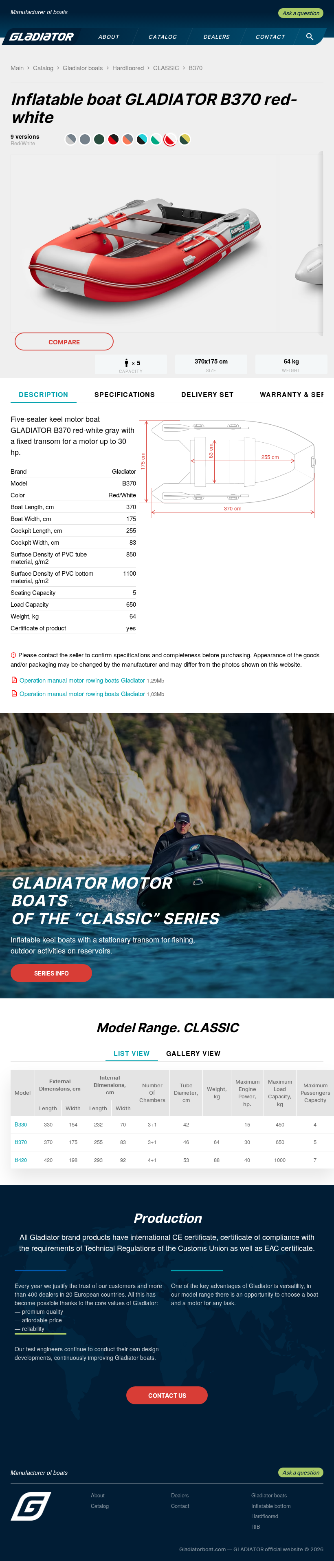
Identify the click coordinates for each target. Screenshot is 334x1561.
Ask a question (300, 13)
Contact (180, 1506)
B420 (21, 1160)
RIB (255, 1526)
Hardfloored (264, 1516)
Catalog (100, 1506)
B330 (21, 1124)
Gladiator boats (269, 1495)
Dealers (180, 1495)
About (98, 1495)
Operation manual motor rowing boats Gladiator (82, 680)
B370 (21, 1142)
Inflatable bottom (271, 1506)
